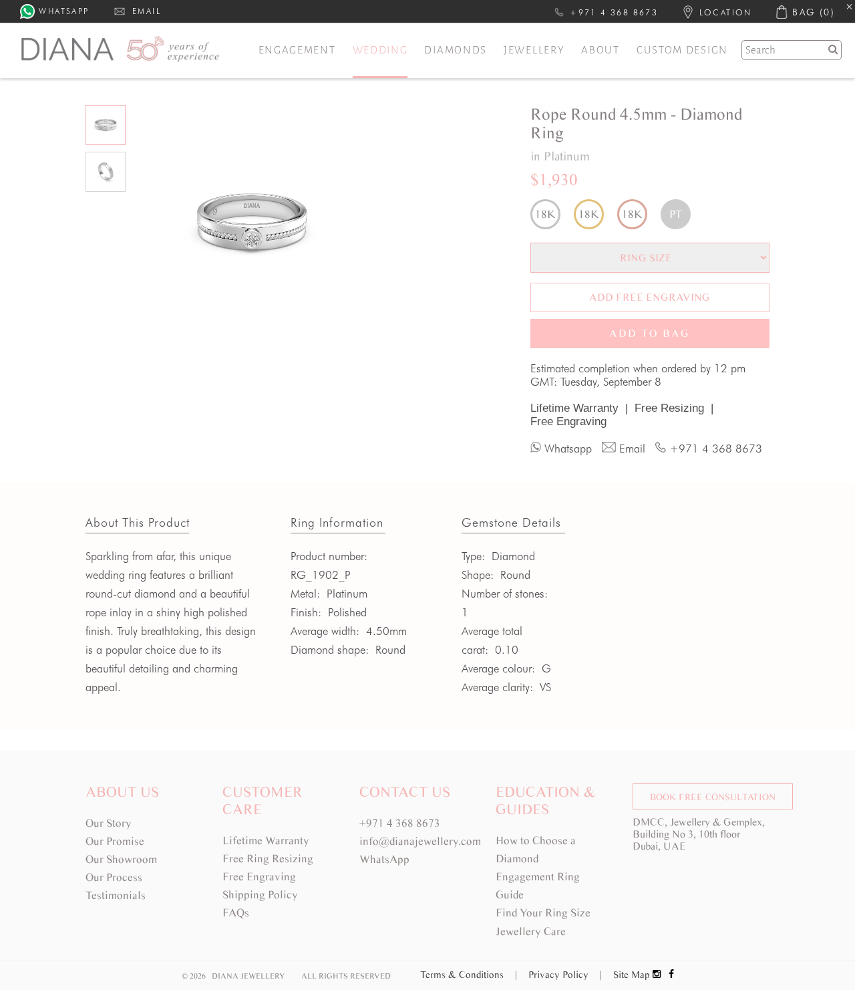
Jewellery (534, 50)
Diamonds (455, 50)
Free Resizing (674, 408)
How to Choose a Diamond (536, 849)
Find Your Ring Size (543, 912)
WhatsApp (384, 859)
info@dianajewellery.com (420, 841)
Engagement (297, 50)
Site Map (631, 974)
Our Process (114, 877)
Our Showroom (121, 859)
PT (675, 214)
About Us (122, 791)
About (600, 50)
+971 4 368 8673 (399, 823)
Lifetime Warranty (579, 408)
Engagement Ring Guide (538, 885)
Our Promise (115, 841)
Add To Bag (649, 333)
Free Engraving (568, 421)
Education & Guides (545, 800)
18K (545, 214)
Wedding (380, 50)
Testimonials (116, 895)
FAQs (235, 912)
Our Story (109, 823)
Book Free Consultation (713, 797)
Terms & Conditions (468, 974)
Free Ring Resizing (267, 858)
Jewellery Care (531, 931)
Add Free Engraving (649, 297)
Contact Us (404, 791)
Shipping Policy (260, 894)
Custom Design (682, 50)
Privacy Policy (565, 974)
